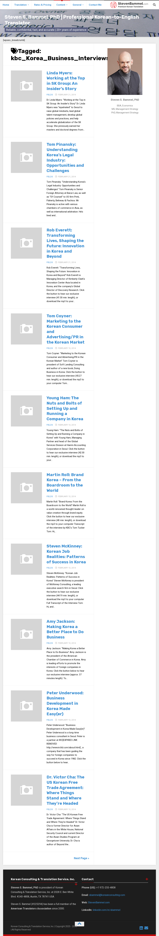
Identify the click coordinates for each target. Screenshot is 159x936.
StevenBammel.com (99, 902)
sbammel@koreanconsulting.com (107, 895)
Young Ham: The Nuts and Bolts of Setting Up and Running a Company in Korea (65, 408)
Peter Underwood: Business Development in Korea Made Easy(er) (65, 703)
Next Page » (81, 858)
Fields (50, 94)
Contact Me (95, 4)
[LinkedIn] (141, 928)
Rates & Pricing (42, 4)
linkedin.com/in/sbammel (106, 909)
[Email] (146, 928)
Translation (20, 4)
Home (6, 4)
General (77, 4)
